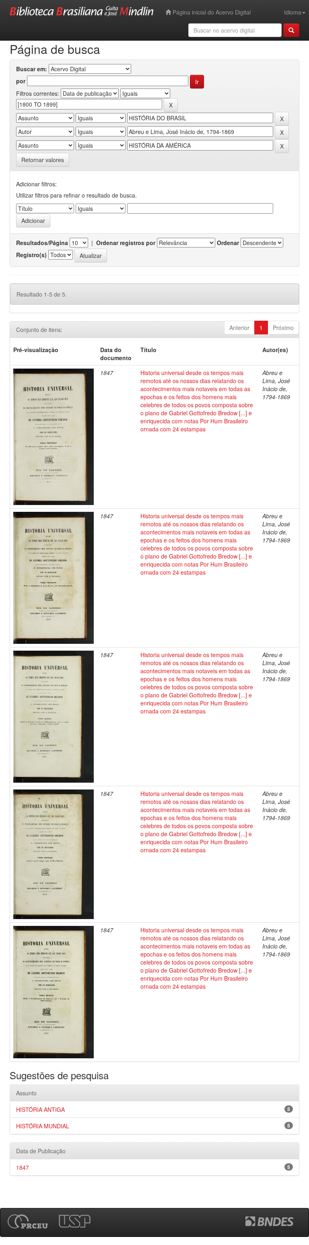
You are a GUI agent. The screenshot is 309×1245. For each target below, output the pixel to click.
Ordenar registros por (125, 243)
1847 (22, 1167)
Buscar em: (31, 69)
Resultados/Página (42, 243)
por (20, 81)
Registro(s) (31, 255)
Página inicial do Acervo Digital (211, 12)
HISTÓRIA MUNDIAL (42, 1126)
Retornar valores (42, 160)
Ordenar (228, 243)
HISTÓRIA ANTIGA (40, 1109)
